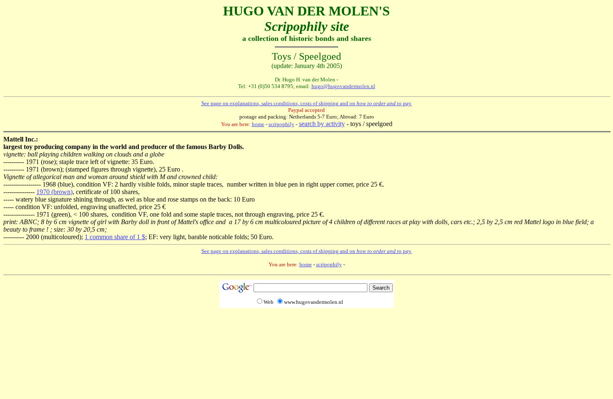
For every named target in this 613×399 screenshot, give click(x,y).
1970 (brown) (54, 191)
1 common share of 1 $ (115, 236)
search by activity (322, 123)
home (258, 124)
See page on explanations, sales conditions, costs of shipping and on (306, 103)
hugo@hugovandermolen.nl (343, 86)
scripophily (281, 124)
